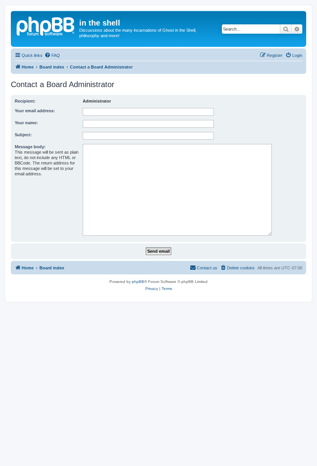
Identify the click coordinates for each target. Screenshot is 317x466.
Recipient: (25, 101)
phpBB (138, 281)
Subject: (23, 134)
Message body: (30, 146)
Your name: (26, 122)
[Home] (46, 25)
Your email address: (35, 110)
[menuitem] (52, 55)
